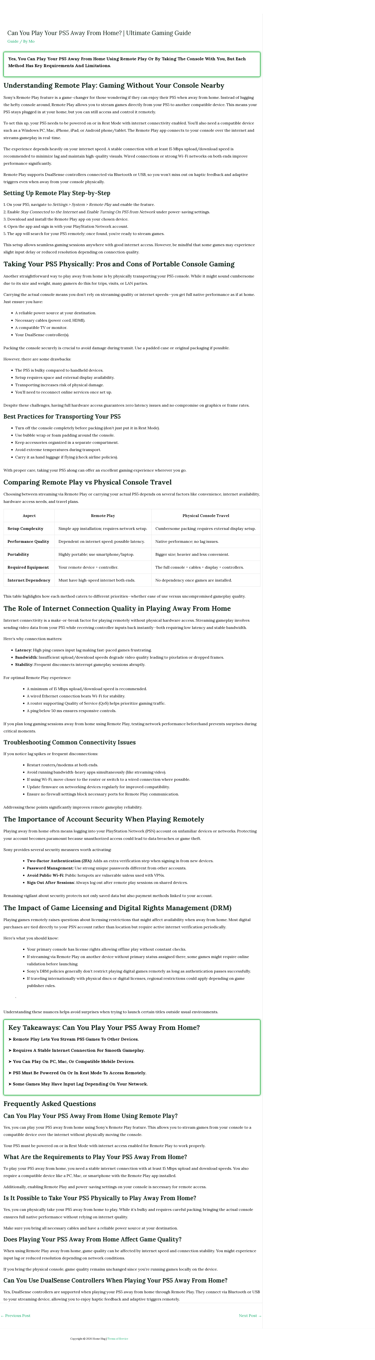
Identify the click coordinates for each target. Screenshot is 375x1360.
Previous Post (15, 1315)
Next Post (250, 1315)
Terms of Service (117, 1338)
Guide (13, 41)
